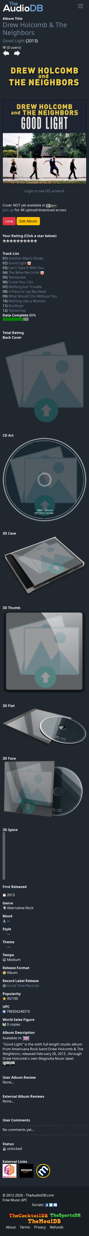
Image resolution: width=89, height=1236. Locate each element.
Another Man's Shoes (25, 258)
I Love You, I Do (20, 282)
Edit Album (28, 221)
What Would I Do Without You (32, 296)
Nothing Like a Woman (27, 301)
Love (9, 221)
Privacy (40, 1227)
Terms (25, 1227)
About (11, 1227)
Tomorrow (17, 310)
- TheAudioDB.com (38, 1195)
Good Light (14, 41)
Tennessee (17, 277)
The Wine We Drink (24, 272)
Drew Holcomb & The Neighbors (35, 28)
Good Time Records (23, 985)
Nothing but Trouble (25, 286)
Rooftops (16, 305)
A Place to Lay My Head (27, 291)
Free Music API (15, 1200)
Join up (8, 210)
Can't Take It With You (26, 267)
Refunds (57, 1227)
